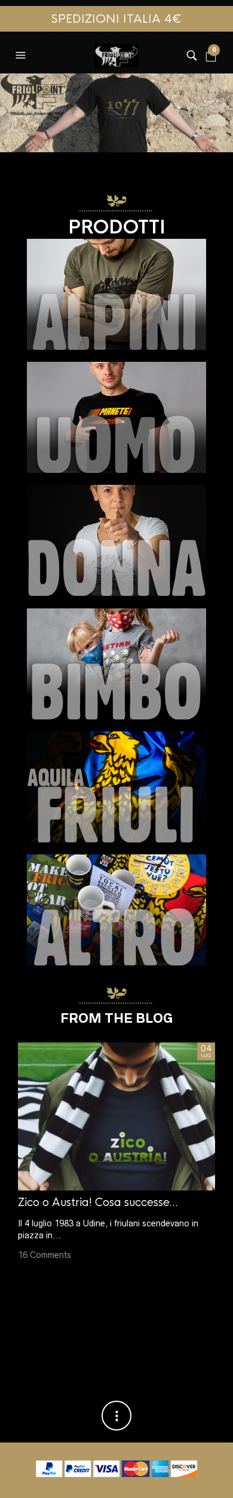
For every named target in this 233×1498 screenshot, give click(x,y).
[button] (22, 52)
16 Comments (44, 1255)
